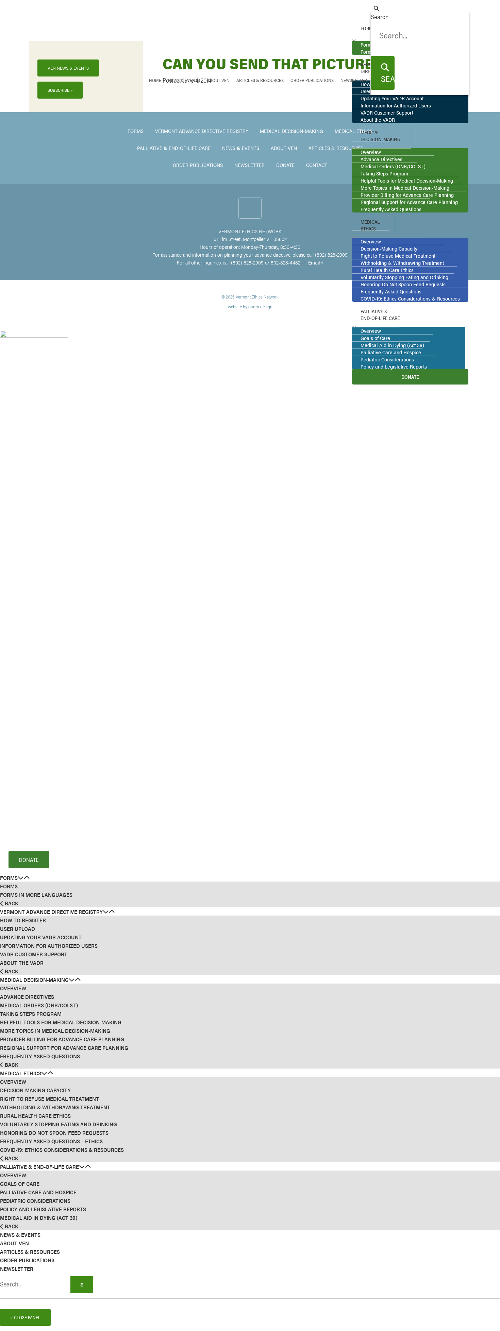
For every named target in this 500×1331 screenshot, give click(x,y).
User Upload (17, 929)
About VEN (14, 1243)
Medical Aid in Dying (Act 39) (38, 1218)
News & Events (20, 1235)
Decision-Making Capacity (35, 1090)
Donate (29, 860)
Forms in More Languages (36, 895)
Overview (13, 988)
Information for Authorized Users (49, 946)
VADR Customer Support (33, 954)
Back (10, 903)
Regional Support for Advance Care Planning (64, 1048)
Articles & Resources (30, 1252)
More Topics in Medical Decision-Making (55, 1031)
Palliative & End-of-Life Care (39, 1167)
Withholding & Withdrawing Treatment (55, 1107)
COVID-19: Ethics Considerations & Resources (62, 1150)
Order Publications (27, 1260)
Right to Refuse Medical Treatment (49, 1099)
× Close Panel (25, 1317)
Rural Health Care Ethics (35, 1116)
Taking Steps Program (31, 1014)
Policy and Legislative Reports (43, 1209)
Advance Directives (27, 997)
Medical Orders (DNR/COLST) (39, 1005)
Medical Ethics (20, 1073)
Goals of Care (19, 1184)
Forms (9, 878)
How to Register (23, 920)
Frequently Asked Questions (40, 1056)
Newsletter (16, 1269)
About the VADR (22, 963)
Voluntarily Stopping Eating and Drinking (58, 1124)
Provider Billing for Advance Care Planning (62, 1039)
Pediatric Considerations (35, 1201)
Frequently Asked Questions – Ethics (51, 1141)
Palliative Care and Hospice (38, 1192)
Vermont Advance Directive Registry (51, 912)
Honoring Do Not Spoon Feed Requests (54, 1133)
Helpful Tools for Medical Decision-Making (60, 1022)
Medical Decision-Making (34, 980)
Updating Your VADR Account (41, 937)
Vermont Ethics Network (58, 21)
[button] (21, 877)
